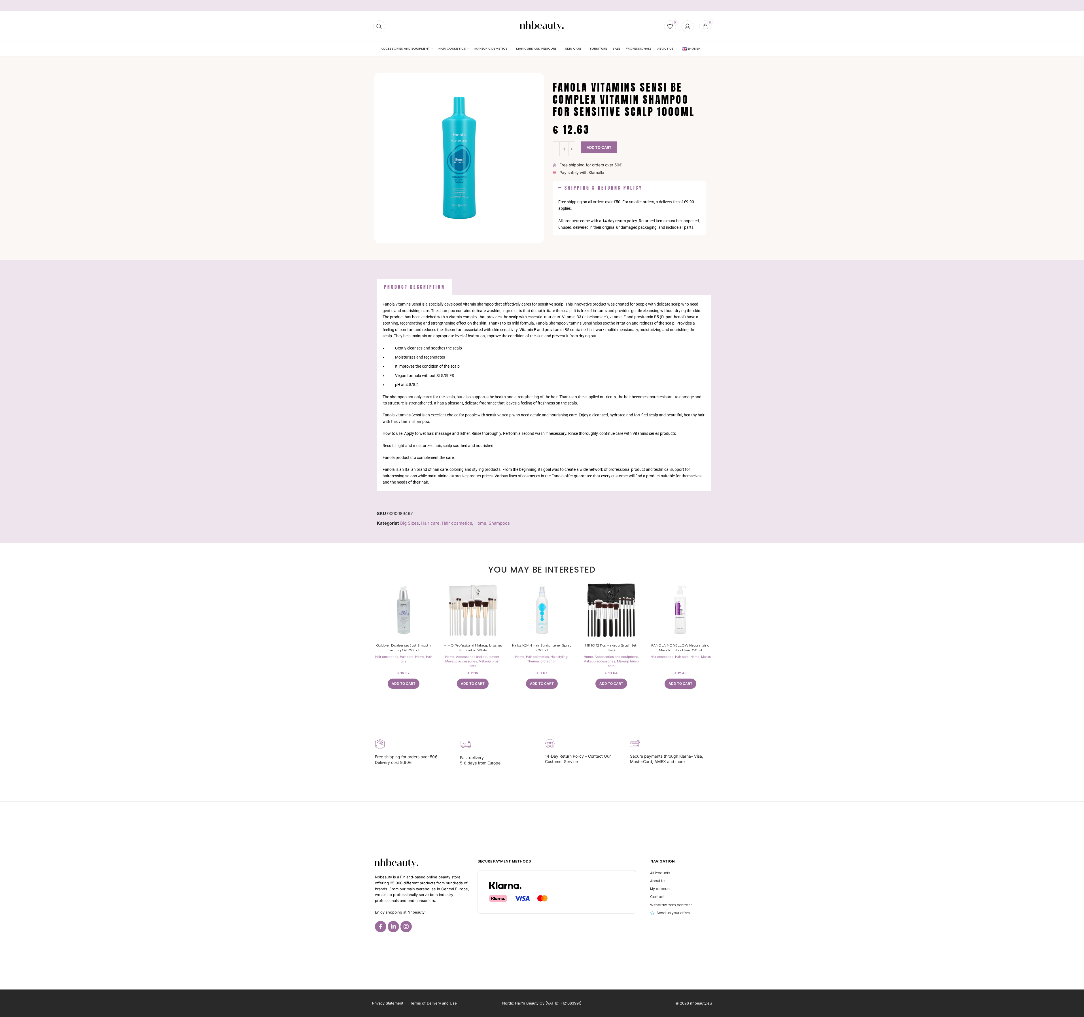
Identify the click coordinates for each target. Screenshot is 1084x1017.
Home (480, 523)
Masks (706, 657)
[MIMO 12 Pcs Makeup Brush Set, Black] (611, 610)
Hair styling (559, 657)
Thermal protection (542, 661)
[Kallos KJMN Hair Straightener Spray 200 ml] (542, 610)
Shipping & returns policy (603, 188)
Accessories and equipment (477, 657)
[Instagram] (406, 926)
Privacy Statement (387, 1003)
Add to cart (599, 147)
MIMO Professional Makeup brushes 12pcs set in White (473, 647)
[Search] (379, 26)
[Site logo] (542, 26)
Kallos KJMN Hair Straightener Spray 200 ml (542, 647)
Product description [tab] (414, 286)
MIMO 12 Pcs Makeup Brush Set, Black (611, 647)
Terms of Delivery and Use (433, 1003)
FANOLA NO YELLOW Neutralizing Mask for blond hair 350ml (680, 647)
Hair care (430, 523)
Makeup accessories (461, 661)
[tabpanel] (544, 393)
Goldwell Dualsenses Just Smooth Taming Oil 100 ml (403, 647)
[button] (629, 187)
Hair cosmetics (457, 523)
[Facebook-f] (380, 926)
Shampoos (499, 523)
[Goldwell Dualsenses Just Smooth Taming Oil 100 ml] (403, 610)
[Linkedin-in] (393, 926)
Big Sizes (409, 523)
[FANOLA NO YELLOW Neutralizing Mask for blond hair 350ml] (680, 610)
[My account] (687, 26)
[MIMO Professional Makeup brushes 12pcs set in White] (472, 610)
